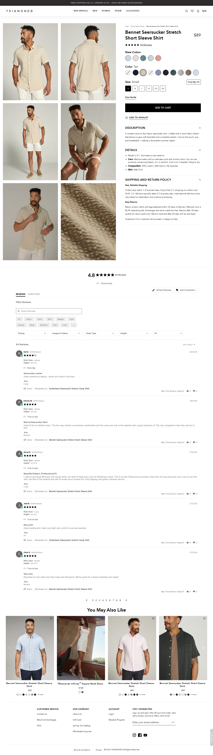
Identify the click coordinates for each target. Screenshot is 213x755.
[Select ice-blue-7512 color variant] (18, 694)
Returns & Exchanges (46, 719)
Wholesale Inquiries (82, 731)
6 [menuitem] (110, 600)
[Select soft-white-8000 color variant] (79, 692)
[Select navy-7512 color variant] (23, 694)
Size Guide (130, 97)
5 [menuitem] (106, 600)
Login (111, 714)
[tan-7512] (143, 72)
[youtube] (145, 735)
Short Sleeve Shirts (137, 26)
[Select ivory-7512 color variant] (20, 694)
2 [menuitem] (96, 600)
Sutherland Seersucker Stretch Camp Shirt (69, 388)
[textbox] (196, 346)
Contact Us (42, 714)
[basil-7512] (173, 72)
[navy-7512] (136, 72)
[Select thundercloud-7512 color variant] (32, 694)
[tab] (162, 290)
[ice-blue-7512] (196, 72)
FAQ (39, 725)
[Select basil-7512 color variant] (137, 694)
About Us (77, 714)
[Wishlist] (192, 11)
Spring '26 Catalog (81, 725)
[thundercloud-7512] (158, 72)
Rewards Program (117, 719)
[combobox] (32, 333)
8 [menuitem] (116, 600)
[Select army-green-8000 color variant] (82, 692)
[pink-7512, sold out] (151, 72)
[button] (73, 325)
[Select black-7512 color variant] (35, 694)
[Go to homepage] (19, 11)
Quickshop (29, 673)
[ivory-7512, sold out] (128, 72)
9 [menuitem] (120, 600)
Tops (127, 26)
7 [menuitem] (113, 600)
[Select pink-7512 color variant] (29, 694)
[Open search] (186, 11)
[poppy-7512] (158, 58)
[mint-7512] (151, 58)
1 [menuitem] (92, 600)
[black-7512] (166, 72)
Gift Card (77, 719)
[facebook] (140, 735)
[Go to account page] (198, 11)
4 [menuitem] (103, 600)
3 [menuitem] (99, 600)
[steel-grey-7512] (188, 72)
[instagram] (134, 735)
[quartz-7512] (136, 58)
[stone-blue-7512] (143, 58)
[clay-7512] (181, 72)
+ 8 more (40, 695)
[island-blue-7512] (128, 58)
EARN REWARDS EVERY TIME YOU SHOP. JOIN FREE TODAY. (106, 3)
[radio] (19, 319)
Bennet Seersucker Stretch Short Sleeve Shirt (70, 440)
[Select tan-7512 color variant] (26, 694)
